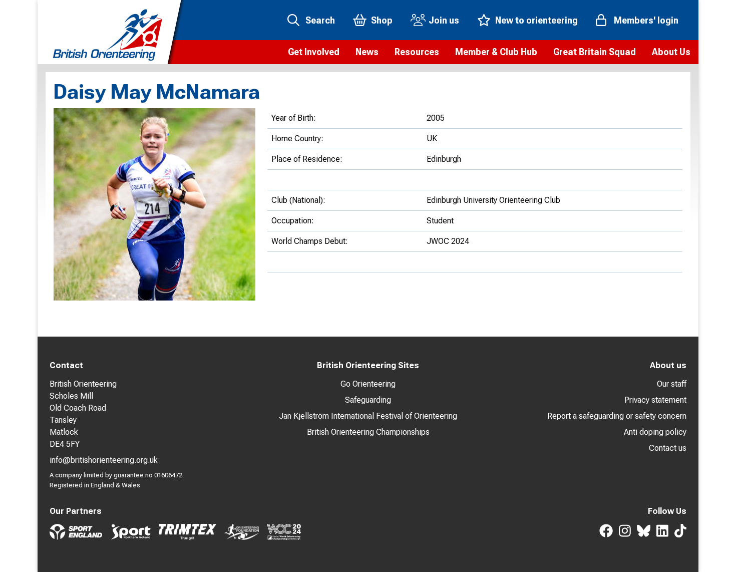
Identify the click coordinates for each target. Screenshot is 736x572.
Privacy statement (655, 400)
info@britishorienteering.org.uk (104, 460)
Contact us (667, 448)
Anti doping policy (655, 432)
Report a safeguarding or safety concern (616, 416)
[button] (313, 52)
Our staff (671, 384)
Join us (444, 20)
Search (320, 20)
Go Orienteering (368, 384)
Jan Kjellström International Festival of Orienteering (368, 416)
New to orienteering (536, 20)
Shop (382, 20)
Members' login (646, 20)
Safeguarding (368, 400)
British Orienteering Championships (368, 432)
